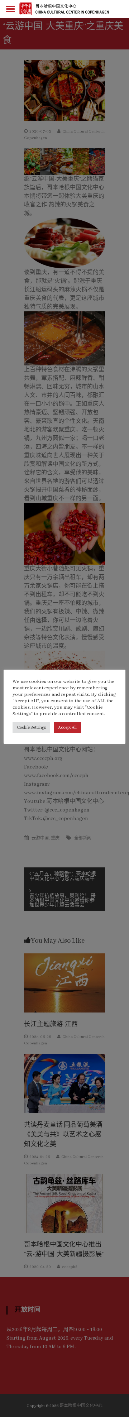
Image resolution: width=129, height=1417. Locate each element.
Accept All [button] (67, 727)
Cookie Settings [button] (31, 727)
